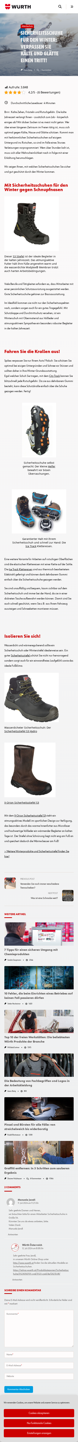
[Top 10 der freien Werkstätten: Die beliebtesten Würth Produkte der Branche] (39, 1021)
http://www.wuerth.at (23, 1263)
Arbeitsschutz (27, 26)
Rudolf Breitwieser (13, 1135)
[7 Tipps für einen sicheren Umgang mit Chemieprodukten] (39, 934)
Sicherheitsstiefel (20, 655)
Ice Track (31, 546)
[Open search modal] (60, 7)
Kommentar (13, 1314)
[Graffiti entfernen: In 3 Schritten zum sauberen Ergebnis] (39, 1152)
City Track (54, 376)
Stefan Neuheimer (13, 1004)
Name (10, 1354)
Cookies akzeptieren (39, 1413)
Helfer (51, 466)
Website (10, 1376)
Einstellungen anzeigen (39, 1433)
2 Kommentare (45, 70)
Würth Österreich (32, 1245)
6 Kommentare (35, 1179)
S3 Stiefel (18, 256)
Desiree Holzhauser (14, 1179)
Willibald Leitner (13, 1047)
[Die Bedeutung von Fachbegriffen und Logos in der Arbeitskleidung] (39, 1065)
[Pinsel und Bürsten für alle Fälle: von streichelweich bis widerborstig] (39, 1109)
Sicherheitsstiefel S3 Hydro (20, 731)
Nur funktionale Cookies (39, 1423)
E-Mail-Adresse (14, 1365)
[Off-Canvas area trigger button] (72, 6)
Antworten (13, 1234)
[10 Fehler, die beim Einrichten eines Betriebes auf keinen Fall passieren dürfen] (39, 977)
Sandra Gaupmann (14, 960)
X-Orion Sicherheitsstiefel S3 (21, 802)
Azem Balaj (28, 70)
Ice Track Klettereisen (20, 569)
